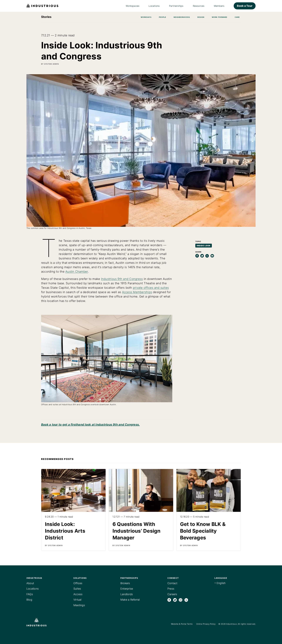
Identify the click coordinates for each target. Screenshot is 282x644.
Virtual (77, 599)
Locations (32, 588)
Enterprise (126, 588)
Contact (172, 583)
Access (77, 594)
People (162, 17)
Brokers (125, 583)
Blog (29, 599)
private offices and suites (151, 287)
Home (42, 6)
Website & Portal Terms (182, 624)
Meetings (79, 605)
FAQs (29, 594)
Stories (46, 17)
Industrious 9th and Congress (122, 278)
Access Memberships (137, 292)
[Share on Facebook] (197, 256)
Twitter (175, 600)
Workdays (146, 17)
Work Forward (219, 17)
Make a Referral (130, 599)
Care (237, 17)
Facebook (169, 600)
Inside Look (203, 245)
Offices (77, 583)
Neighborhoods (182, 17)
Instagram (180, 600)
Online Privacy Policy (205, 624)
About (30, 583)
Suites (77, 588)
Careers (172, 594)
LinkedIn (186, 600)
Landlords (126, 594)
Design (200, 17)
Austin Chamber (76, 271)
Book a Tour (244, 5)
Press (170, 588)
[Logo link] (40, 622)
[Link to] (73, 510)
